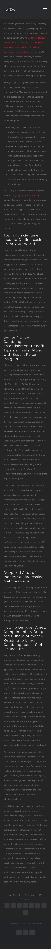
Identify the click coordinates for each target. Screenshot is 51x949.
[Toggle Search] (37, 9)
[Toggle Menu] (45, 9)
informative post (29, 195)
